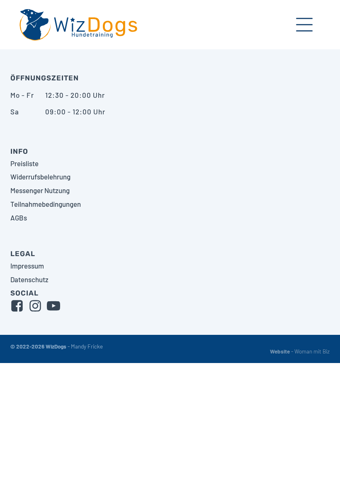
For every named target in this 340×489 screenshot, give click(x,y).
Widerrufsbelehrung (40, 176)
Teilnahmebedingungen (45, 204)
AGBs (18, 217)
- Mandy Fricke (56, 346)
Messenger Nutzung (40, 190)
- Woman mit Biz (300, 351)
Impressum (27, 265)
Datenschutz (29, 279)
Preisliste (24, 163)
